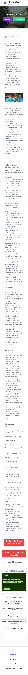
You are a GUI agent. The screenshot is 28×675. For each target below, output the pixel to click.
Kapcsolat (14, 659)
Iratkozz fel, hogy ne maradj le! (14, 542)
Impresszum (14, 655)
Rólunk (14, 650)
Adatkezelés (14, 663)
